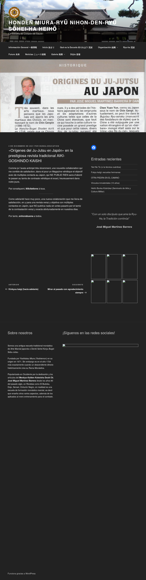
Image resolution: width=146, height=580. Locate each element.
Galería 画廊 (57, 54)
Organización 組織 (107, 47)
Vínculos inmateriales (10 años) (105, 182)
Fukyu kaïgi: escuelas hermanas (105, 172)
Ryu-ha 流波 (129, 47)
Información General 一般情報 (23, 47)
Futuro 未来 (14, 54)
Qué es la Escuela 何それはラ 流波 (76, 47)
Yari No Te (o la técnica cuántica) (106, 167)
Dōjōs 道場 (75, 54)
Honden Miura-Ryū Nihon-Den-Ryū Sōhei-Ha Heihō (63, 25)
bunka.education (49, 146)
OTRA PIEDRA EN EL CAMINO (105, 177)
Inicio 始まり (48, 47)
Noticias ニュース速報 (35, 54)
